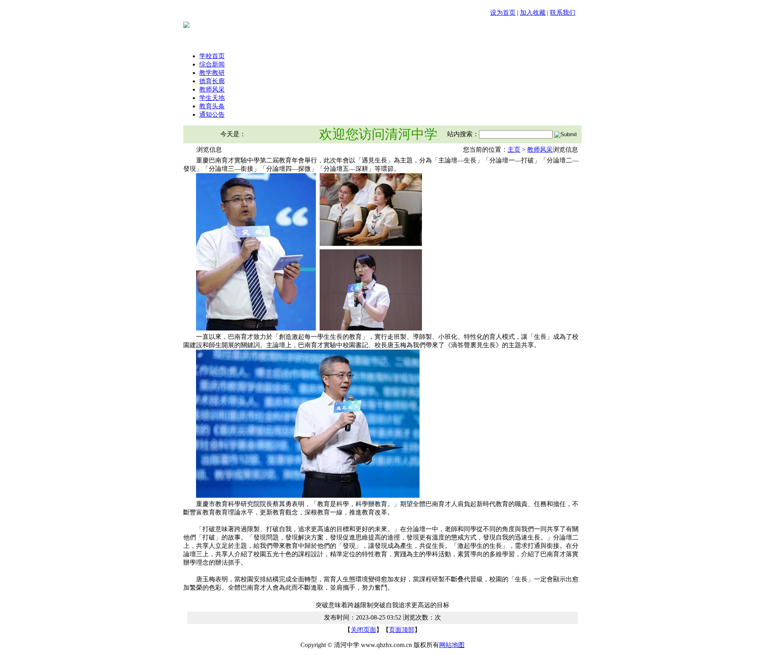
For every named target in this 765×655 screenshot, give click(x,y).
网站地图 (452, 644)
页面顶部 (401, 629)
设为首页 (503, 12)
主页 (514, 149)
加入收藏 (532, 12)
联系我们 (562, 12)
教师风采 (540, 149)
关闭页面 (363, 629)
